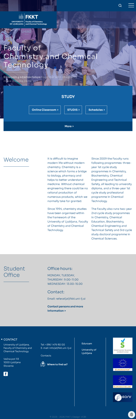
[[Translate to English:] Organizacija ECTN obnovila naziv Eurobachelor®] (122, 381)
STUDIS (72, 109)
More (68, 126)
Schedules (96, 109)
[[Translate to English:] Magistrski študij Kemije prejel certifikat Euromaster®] (122, 364)
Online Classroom (44, 109)
